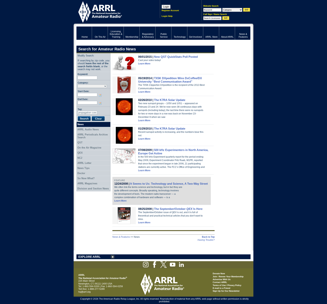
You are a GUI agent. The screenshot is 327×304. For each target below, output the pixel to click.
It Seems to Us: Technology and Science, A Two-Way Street (169, 183)
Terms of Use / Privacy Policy (227, 285)
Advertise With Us (221, 279)
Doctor (81, 173)
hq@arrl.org (84, 292)
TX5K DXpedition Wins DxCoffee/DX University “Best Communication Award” (170, 80)
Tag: (80, 109)
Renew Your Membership (231, 276)
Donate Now (219, 273)
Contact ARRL (220, 282)
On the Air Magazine (89, 147)
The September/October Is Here (178, 208)
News (80, 124)
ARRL (113, 11)
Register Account (170, 10)
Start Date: (83, 91)
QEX (80, 152)
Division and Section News (93, 188)
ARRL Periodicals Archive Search (92, 136)
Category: (83, 82)
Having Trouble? (206, 240)
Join (215, 276)
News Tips (83, 168)
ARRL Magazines (87, 183)
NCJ (79, 157)
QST (80, 142)
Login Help (167, 16)
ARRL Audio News (88, 129)
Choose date (101, 95)
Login (166, 6)
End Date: (83, 99)
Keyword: (83, 74)
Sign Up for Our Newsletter (226, 291)
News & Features (121, 237)
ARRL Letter (84, 163)
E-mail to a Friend (221, 288)
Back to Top (208, 237)
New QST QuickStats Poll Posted (176, 56)
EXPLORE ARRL (89, 256)
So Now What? (86, 178)
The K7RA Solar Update (169, 100)
